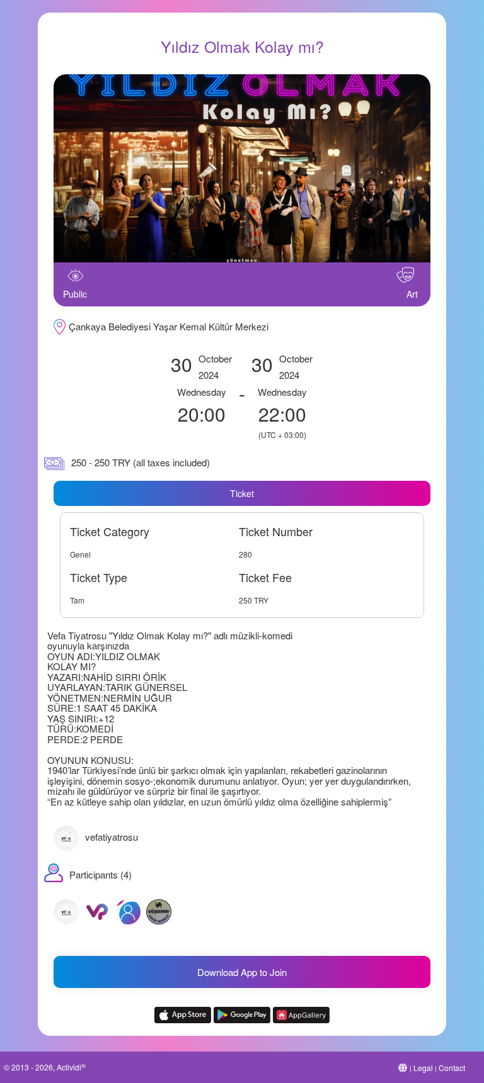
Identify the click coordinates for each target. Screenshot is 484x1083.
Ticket (242, 493)
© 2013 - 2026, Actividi (45, 1067)
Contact (452, 1067)
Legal (423, 1067)
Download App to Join (242, 972)
